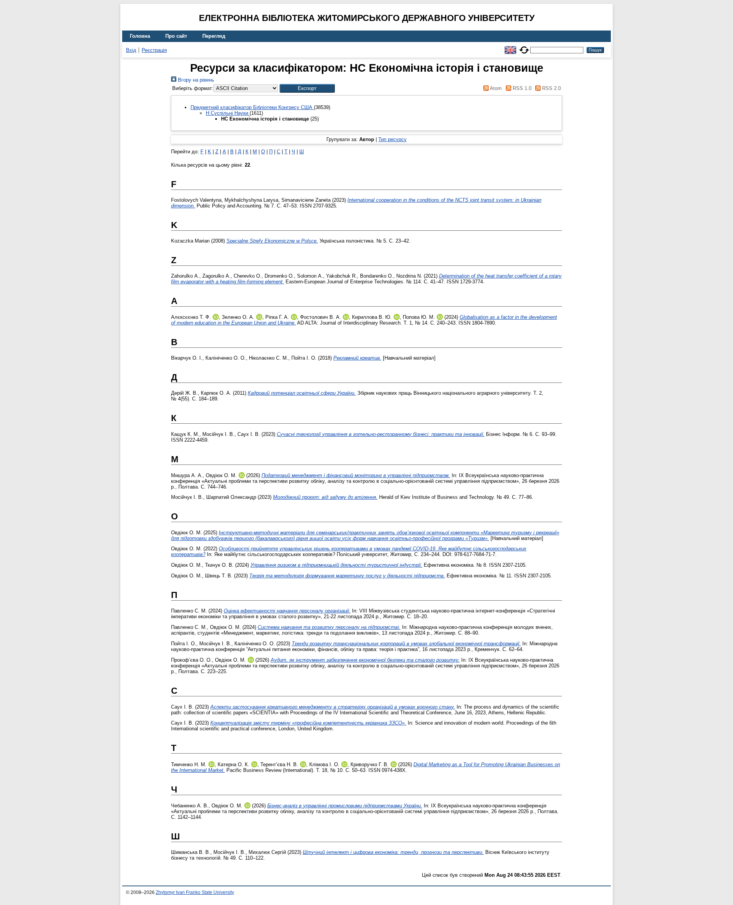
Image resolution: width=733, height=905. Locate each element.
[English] (510, 47)
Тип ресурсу (392, 139)
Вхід (131, 50)
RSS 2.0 (551, 88)
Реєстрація (154, 50)
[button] (307, 88)
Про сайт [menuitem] (176, 36)
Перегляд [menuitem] (213, 36)
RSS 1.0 (521, 88)
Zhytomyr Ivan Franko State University (195, 892)
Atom (495, 88)
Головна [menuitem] (140, 36)
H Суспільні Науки (228, 113)
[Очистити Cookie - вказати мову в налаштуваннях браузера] (524, 47)
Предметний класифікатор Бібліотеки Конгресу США (252, 107)
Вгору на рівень (195, 80)
